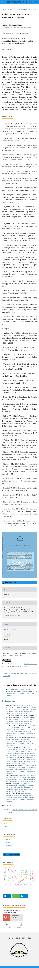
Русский (6, 826)
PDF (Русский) (10, 583)
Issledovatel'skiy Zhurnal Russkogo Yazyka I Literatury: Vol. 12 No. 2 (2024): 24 (20, 712)
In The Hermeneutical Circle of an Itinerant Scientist (21, 758)
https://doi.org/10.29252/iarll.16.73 (17, 33)
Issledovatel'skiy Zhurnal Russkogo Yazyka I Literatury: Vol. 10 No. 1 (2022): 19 (20, 799)
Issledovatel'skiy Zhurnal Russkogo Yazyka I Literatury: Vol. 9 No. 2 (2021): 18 (20, 743)
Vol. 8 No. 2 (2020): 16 (23, 9)
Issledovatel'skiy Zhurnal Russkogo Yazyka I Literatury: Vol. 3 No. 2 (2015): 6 (20, 790)
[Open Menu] (2, 2)
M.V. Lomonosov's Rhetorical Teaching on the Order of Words (19, 795)
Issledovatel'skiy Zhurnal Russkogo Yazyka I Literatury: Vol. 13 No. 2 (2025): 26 (21, 780)
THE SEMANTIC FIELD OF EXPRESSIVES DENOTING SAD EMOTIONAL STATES (21, 777)
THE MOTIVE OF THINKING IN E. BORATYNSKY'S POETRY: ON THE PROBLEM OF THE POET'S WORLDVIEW (21, 707)
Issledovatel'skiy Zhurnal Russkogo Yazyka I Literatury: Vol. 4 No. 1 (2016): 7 (21, 693)
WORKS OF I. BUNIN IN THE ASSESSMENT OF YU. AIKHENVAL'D (20, 718)
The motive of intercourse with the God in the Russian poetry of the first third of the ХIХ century (20, 785)
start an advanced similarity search (24, 810)
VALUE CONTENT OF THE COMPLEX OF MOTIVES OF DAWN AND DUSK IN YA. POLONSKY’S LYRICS (21, 750)
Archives (11, 9)
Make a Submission (11, 854)
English (5, 823)
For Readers (6, 839)
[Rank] (13, 928)
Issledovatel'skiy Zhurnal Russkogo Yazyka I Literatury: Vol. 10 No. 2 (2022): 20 (20, 722)
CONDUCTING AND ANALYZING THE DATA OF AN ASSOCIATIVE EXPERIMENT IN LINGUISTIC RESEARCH (21, 728)
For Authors (6, 842)
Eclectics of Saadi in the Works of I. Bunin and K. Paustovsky (20, 739)
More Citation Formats (12, 615)
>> (17, 805)
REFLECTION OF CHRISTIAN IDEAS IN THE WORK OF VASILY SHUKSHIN (21, 767)
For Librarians (7, 845)
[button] (7, 896)
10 (13, 805)
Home (4, 9)
